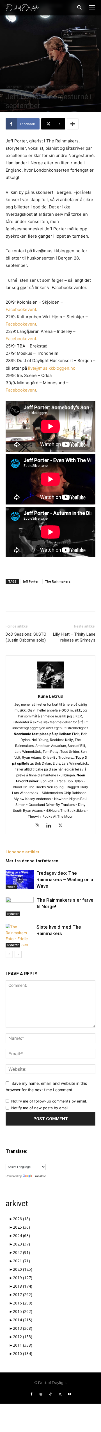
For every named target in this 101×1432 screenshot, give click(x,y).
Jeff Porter (31, 581)
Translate (39, 1176)
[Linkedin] (50, 825)
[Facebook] (31, 1394)
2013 (22, 1328)
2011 (22, 1345)
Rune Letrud (50, 696)
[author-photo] (50, 688)
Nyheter (49, 87)
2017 (22, 1294)
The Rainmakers (57, 581)
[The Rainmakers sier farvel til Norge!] (20, 906)
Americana (32, 87)
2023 (21, 1244)
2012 (22, 1336)
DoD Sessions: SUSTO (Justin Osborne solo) (26, 637)
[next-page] (18, 954)
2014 (22, 1319)
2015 (22, 1311)
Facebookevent (21, 309)
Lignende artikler (23, 851)
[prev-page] (9, 954)
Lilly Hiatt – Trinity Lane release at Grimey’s (74, 637)
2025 (21, 1227)
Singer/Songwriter (71, 87)
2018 (22, 1286)
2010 (22, 1353)
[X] (62, 825)
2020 (22, 1269)
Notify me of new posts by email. (40, 1108)
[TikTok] (50, 1394)
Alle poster (14, 87)
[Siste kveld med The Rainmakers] (20, 935)
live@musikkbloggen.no (51, 368)
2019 (22, 1277)
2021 (21, 1260)
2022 (21, 1252)
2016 (22, 1303)
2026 (21, 1218)
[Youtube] (69, 1394)
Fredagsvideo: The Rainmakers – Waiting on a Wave (64, 879)
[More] (73, 123)
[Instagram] (38, 825)
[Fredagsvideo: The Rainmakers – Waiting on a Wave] (20, 879)
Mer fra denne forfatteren (32, 860)
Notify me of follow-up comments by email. (49, 1101)
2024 (21, 1235)
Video (11, 887)
